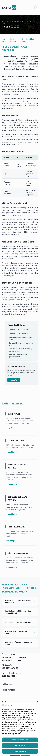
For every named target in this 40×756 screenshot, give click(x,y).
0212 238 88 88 (8, 676)
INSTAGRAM (7, 660)
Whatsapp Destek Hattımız (12, 665)
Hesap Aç (13, 380)
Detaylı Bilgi (11, 428)
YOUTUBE (23, 658)
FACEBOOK (6, 658)
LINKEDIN (19, 660)
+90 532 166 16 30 (10, 668)
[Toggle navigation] (36, 7)
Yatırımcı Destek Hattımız (11, 673)
